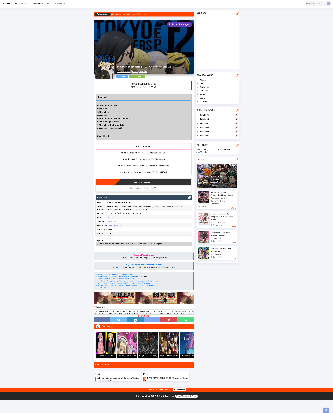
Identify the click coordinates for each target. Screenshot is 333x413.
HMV (173, 267)
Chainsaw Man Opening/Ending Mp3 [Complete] (128, 14)
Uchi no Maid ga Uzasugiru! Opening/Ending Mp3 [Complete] (118, 379)
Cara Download (60, 3)
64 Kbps (164, 257)
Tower (166, 267)
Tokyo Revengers (115, 225)
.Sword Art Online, (218, 201)
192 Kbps (144, 257)
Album (111, 217)
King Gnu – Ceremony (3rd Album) (148, 357)
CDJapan (123, 267)
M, (212, 254)
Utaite (202, 98)
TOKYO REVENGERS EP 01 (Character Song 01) (166, 379)
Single (203, 94)
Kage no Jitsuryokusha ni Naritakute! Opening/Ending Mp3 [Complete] (169, 358)
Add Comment (136, 76)
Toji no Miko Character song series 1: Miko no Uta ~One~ (222, 217)
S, (220, 204)
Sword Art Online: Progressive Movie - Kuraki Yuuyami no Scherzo (222, 195)
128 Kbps (154, 257)
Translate (204, 152)
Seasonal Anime (36, 3)
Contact (159, 390)
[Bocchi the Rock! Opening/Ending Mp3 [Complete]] (106, 345)
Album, (213, 222)
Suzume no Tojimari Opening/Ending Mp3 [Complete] (190, 358)
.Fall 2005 (204, 135)
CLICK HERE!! (144, 276)
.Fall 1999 (204, 119)
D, (211, 238)
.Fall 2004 (204, 131)
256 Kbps (134, 257)
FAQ (48, 3)
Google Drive (135, 188)
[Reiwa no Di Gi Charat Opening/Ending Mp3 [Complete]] (127, 345)
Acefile (146, 188)
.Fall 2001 (204, 123)
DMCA (168, 390)
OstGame (204, 90)
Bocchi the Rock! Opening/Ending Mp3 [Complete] (105, 358)
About (151, 390)
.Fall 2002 (204, 127)
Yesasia (149, 267)
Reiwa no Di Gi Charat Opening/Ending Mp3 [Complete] (127, 358)
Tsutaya (141, 267)
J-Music (203, 83)
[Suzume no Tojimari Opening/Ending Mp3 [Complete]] (190, 345)
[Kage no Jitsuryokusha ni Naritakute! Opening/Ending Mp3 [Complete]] (169, 345)
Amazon (132, 267)
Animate (158, 267)
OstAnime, (216, 185)
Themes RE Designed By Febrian (186, 396)
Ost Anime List (21, 3)
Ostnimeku (7, 3)
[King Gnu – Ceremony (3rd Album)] (148, 345)
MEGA (154, 188)
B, (210, 185)
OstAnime (112, 221)
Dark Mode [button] (180, 390)
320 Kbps (123, 257)
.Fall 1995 (204, 115)
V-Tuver (203, 101)
